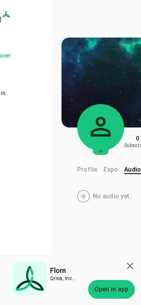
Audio (132, 169)
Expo (110, 169)
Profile (87, 169)
